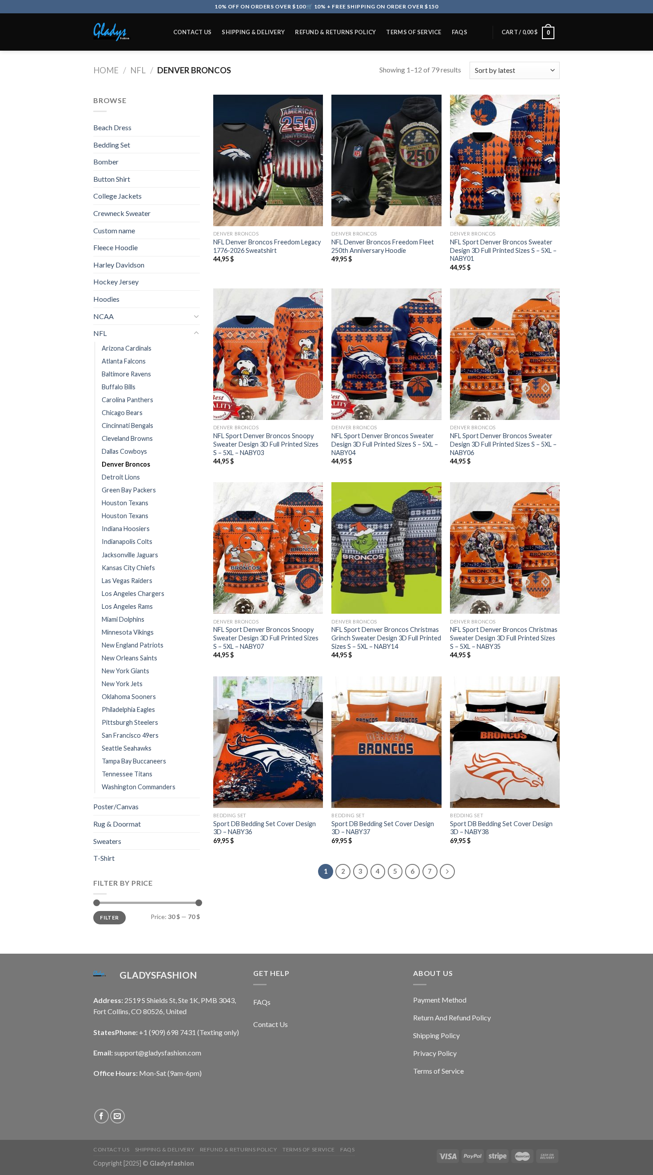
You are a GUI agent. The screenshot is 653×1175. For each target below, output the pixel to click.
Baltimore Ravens (126, 374)
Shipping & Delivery (253, 32)
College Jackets (117, 196)
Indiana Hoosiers (126, 528)
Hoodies (106, 299)
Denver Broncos (126, 464)
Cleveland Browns (127, 438)
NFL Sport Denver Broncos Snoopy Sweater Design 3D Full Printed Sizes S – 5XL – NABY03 (266, 444)
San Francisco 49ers (130, 735)
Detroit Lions (121, 477)
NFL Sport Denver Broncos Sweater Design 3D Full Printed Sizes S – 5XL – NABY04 (384, 444)
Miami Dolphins (123, 619)
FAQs (459, 32)
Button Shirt (111, 179)
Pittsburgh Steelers (130, 722)
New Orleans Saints (129, 658)
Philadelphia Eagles (128, 709)
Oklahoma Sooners (129, 696)
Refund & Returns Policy (335, 32)
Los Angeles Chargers (133, 593)
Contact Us (192, 32)
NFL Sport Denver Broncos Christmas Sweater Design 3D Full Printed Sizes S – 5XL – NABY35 (503, 638)
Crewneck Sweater (122, 213)
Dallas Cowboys (124, 451)
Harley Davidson (118, 264)
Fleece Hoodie (115, 247)
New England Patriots (132, 645)
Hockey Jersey (116, 281)
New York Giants (125, 671)
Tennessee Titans (127, 774)
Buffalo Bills (118, 387)
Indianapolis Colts (127, 541)
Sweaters (107, 841)
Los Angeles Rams (127, 606)
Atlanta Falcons (124, 361)
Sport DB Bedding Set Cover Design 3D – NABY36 (264, 828)
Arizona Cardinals (126, 348)
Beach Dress (112, 127)
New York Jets (122, 683)
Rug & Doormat (117, 823)
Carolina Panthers (127, 400)
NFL (138, 70)
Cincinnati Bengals (127, 425)
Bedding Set (111, 144)
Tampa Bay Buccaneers (134, 761)
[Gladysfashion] (124, 32)
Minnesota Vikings (128, 632)
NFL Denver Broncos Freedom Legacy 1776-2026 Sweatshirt (267, 246)
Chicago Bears (122, 412)
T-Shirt (104, 858)
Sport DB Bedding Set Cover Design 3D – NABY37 (382, 828)
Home (106, 70)
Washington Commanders (138, 787)
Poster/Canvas (116, 806)
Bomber (106, 161)
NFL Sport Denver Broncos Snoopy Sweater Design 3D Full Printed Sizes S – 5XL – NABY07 (266, 638)
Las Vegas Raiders (127, 580)
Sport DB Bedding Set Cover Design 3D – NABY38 (501, 828)
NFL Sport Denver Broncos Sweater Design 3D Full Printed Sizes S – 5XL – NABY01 (503, 250)
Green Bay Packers (129, 490)
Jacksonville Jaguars (130, 555)
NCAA (103, 316)
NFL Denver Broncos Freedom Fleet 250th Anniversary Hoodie (382, 246)
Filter (109, 917)
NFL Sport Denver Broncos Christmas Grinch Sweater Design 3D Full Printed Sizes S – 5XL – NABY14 (386, 638)
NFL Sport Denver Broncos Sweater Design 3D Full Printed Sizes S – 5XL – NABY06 (503, 444)
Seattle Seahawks (126, 748)
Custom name (114, 230)
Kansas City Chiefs (128, 568)
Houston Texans (125, 503)
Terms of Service (413, 32)
